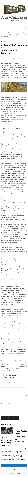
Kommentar (4, 386)
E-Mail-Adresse (5, 403)
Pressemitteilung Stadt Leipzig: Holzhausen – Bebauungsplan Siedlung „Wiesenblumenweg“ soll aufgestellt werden (7, 365)
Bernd (14, 56)
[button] (26, 448)
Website (3, 409)
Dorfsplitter (4, 42)
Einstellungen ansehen (14, 473)
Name (3, 397)
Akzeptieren (14, 465)
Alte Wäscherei (14, 17)
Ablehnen (14, 469)
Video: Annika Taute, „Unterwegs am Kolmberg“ (21, 436)
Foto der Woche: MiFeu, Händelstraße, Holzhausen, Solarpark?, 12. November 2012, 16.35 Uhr (21, 365)
